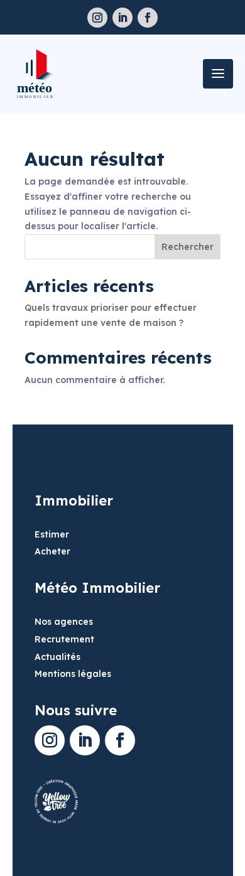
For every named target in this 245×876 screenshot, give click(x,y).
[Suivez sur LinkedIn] (122, 18)
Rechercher (187, 246)
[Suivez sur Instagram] (97, 18)
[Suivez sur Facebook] (148, 18)
